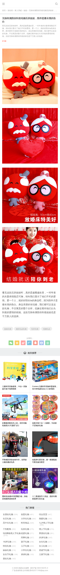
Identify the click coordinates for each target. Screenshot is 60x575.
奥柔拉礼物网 (23, 568)
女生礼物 (45, 542)
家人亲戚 (18, 10)
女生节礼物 (10, 554)
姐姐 (25, 10)
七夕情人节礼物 (46, 524)
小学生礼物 (28, 550)
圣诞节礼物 (46, 550)
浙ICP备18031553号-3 (39, 568)
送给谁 (10, 10)
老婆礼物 (27, 533)
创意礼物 (27, 514)
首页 (4, 10)
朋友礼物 (9, 558)
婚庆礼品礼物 (21, 329)
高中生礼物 (10, 523)
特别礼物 (9, 546)
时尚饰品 (27, 523)
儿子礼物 (27, 546)
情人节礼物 (46, 529)
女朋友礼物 (10, 514)
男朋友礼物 (46, 533)
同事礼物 (27, 537)
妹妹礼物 (9, 550)
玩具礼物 (34, 329)
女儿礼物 (45, 546)
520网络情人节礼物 (12, 534)
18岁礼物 (9, 542)
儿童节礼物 (46, 554)
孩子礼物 (27, 542)
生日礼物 (9, 518)
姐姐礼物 (7, 329)
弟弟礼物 (27, 554)
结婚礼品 (46, 329)
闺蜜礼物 (45, 518)
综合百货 (45, 514)
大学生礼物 (28, 518)
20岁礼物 (45, 537)
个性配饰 (9, 529)
